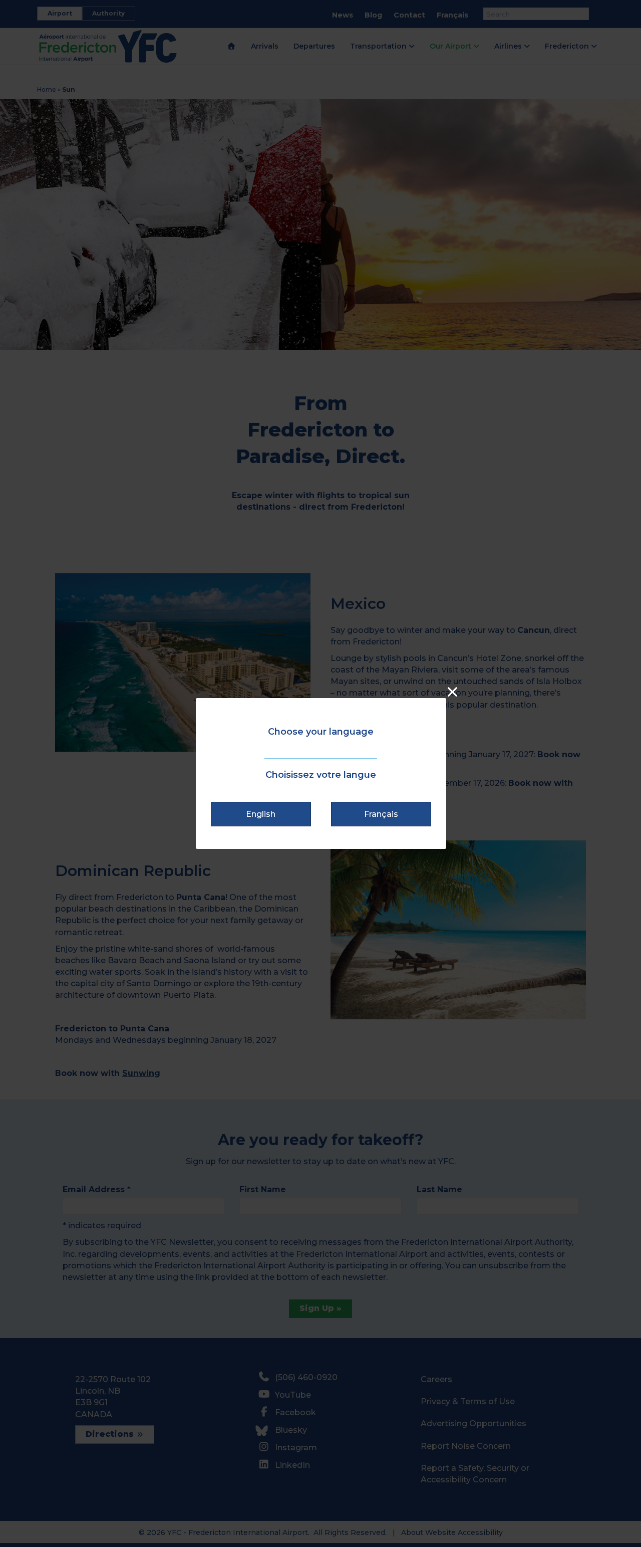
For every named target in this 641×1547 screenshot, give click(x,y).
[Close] (452, 692)
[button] (261, 814)
